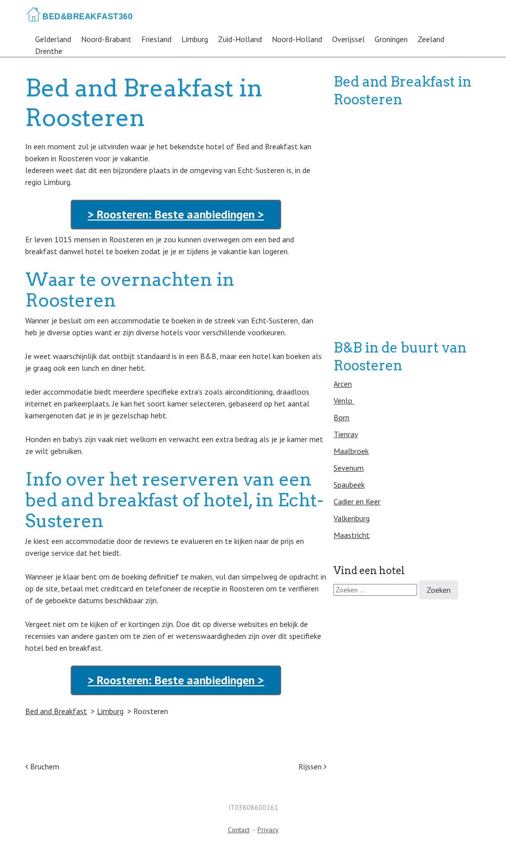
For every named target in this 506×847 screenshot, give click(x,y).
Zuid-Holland (240, 39)
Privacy (268, 829)
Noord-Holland (297, 39)
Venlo (344, 400)
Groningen (391, 39)
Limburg (194, 39)
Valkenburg (352, 518)
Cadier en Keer (357, 501)
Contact (239, 829)
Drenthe (48, 51)
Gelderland (53, 39)
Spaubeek (349, 485)
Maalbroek (351, 451)
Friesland (156, 39)
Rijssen (311, 766)
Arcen (343, 384)
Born (341, 417)
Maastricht (352, 535)
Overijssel (348, 39)
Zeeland (431, 39)
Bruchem (43, 766)
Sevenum (349, 468)
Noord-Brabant (106, 39)
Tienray (346, 434)
